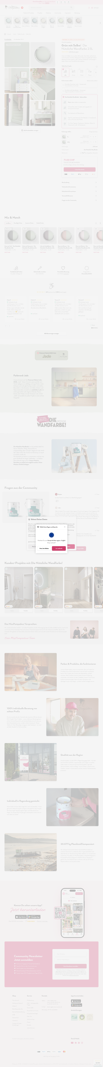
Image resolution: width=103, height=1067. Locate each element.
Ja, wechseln (58, 548)
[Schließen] (65, 527)
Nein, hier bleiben (44, 548)
